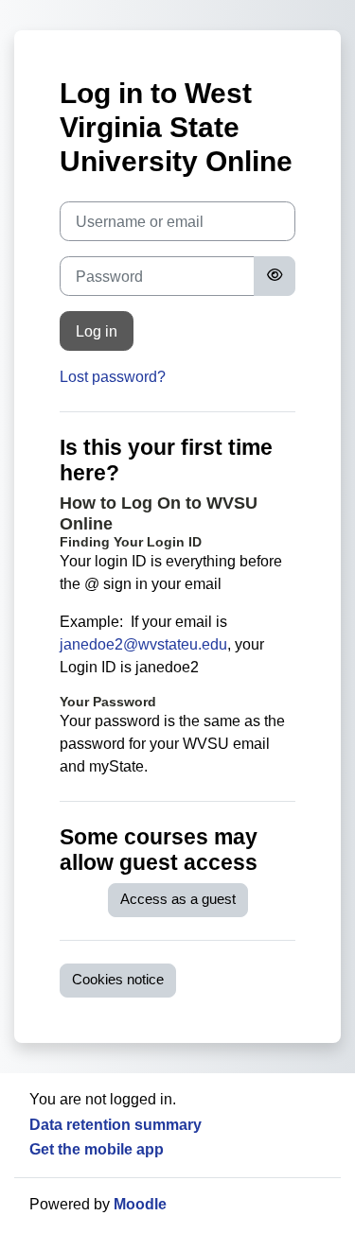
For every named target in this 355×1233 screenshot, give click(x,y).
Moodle (140, 1204)
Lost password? (113, 377)
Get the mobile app (96, 1149)
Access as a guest (178, 899)
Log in (96, 330)
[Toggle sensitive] (274, 276)
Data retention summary (115, 1125)
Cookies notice (118, 979)
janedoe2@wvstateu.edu (143, 644)
